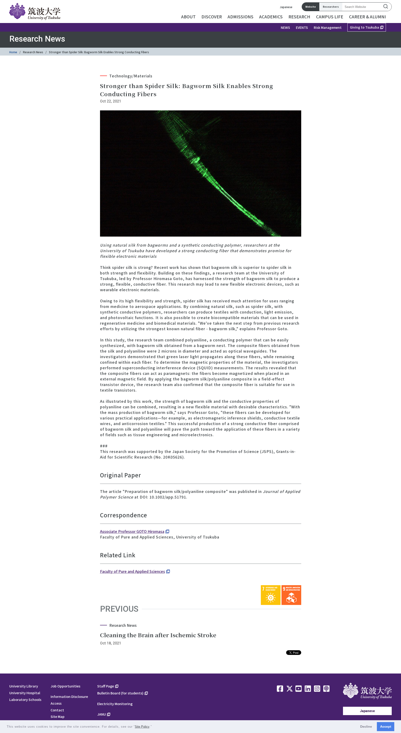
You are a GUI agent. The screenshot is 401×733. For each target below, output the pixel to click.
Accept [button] (385, 726)
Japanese (286, 7)
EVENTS (302, 27)
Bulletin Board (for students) (120, 692)
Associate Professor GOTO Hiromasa (132, 531)
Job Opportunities (65, 685)
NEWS (285, 27)
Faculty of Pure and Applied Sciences (132, 571)
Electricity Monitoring (115, 703)
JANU (101, 714)
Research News (33, 52)
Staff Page (105, 685)
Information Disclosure (69, 696)
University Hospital (24, 692)
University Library (23, 685)
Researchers (331, 6)
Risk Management (328, 27)
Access (56, 703)
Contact (57, 709)
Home (13, 52)
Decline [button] (366, 726)
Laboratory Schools (25, 699)
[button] (153, 727)
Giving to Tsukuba (364, 27)
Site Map (58, 716)
